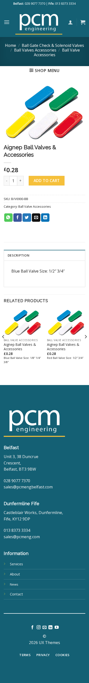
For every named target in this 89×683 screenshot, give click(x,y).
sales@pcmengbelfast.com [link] (28, 487)
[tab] (44, 255)
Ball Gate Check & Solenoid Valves (53, 45)
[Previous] (3, 346)
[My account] (70, 22)
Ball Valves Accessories (35, 50)
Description (18, 255)
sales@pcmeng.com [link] (22, 536)
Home (10, 45)
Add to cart (47, 180)
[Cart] (82, 22)
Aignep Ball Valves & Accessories (20, 346)
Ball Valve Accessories (34, 206)
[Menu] (7, 22)
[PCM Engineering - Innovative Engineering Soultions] (38, 22)
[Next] (85, 346)
